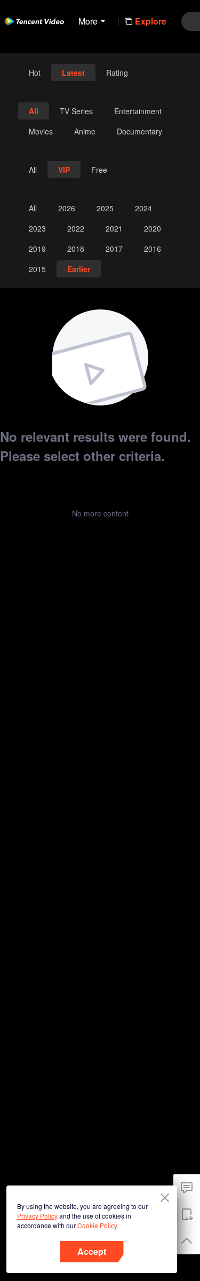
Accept (91, 1251)
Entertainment (138, 111)
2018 (75, 248)
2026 (66, 208)
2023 (37, 228)
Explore (150, 21)
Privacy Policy (37, 1215)
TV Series (76, 111)
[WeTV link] (34, 21)
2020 (152, 228)
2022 (75, 228)
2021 (114, 228)
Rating (117, 72)
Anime (84, 131)
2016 (152, 248)
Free (99, 169)
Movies (41, 131)
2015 (37, 269)
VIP (64, 169)
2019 (37, 248)
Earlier (78, 269)
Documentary (139, 131)
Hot (35, 72)
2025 (105, 208)
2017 (114, 248)
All (33, 111)
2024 (143, 208)
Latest (73, 72)
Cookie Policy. (97, 1225)
